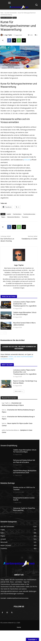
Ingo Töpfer (8, 35)
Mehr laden (18, 391)
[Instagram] (7, 612)
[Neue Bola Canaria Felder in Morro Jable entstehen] (6, 326)
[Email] (24, 40)
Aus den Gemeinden (11, 13)
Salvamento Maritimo (13, 217)
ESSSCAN (27, 160)
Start (2, 13)
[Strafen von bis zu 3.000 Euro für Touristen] (6, 490)
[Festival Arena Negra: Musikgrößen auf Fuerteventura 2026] (6, 473)
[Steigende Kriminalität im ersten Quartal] (6, 501)
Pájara (14, 17)
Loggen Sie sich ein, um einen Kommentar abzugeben (19, 348)
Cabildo (9, 214)
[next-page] (5, 333)
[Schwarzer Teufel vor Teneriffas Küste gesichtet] (6, 511)
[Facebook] (9, 40)
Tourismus (25, 217)
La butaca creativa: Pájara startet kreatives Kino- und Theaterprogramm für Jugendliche (24, 304)
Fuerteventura (17, 214)
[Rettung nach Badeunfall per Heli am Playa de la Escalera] (6, 463)
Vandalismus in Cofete (29, 239)
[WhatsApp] (19, 40)
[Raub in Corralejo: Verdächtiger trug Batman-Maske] (6, 384)
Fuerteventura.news (29, 214)
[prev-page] (2, 333)
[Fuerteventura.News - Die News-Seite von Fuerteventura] (19, 7)
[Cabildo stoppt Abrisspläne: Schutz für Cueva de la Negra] (6, 315)
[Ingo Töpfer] (2, 35)
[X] (14, 40)
